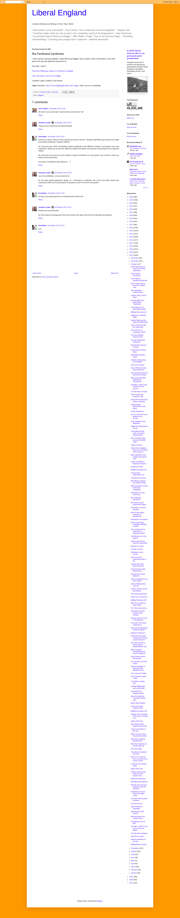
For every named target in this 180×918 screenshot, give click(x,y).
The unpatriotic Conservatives (137, 291)
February (134, 870)
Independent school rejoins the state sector (138, 793)
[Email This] (63, 92)
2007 (131, 255)
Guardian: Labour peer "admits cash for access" (139, 387)
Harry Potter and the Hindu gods (138, 657)
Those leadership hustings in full (137, 395)
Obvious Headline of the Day (138, 840)
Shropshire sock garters (139, 519)
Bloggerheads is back (138, 844)
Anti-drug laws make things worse (138, 570)
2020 (131, 215)
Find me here (131, 127)
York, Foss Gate (135, 156)
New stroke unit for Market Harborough (139, 725)
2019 (131, 218)
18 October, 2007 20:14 (63, 123)
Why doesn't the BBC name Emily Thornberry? (138, 380)
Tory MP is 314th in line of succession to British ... (139, 828)
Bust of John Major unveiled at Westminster (137, 514)
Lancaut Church (136, 803)
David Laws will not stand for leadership (139, 542)
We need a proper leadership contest (138, 504)
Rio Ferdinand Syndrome (136, 499)
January (134, 873)
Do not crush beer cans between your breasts (139, 416)
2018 (131, 221)
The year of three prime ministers (139, 799)
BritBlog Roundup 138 (139, 711)
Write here (130, 118)
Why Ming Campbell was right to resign (138, 482)
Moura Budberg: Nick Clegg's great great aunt (138, 457)
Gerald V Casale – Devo (137, 163)
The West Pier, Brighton (139, 833)
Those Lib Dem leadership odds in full (138, 559)
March (133, 867)
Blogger (99, 901)
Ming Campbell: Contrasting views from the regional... (138, 651)
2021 (131, 212)
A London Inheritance (138, 179)
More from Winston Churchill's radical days (138, 698)
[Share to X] (68, 92)
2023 (131, 206)
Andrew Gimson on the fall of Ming (139, 590)
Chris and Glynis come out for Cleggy (46, 76)
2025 (131, 200)
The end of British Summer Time (137, 336)
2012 (131, 240)
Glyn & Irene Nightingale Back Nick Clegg (62, 86)
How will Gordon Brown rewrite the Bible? (139, 629)
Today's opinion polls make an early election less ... (138, 774)
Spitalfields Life (135, 146)
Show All (145, 187)
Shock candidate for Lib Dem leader (139, 580)
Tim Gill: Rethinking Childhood (138, 341)
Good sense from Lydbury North (137, 707)
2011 (131, 243)
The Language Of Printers (138, 148)
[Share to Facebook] (71, 92)
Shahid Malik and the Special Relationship (139, 321)
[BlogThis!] (66, 92)
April (133, 864)
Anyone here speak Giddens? (138, 575)
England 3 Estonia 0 (138, 633)
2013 (131, 237)
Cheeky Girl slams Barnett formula (137, 565)
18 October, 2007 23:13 (56, 225)
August (134, 851)
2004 (131, 883)
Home (76, 273)
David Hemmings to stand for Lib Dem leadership (138, 269)
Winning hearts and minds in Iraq (138, 817)
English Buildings (136, 154)
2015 (131, 231)
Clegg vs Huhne (136, 445)
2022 (131, 209)
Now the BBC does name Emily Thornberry (137, 302)
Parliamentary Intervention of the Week (138, 406)
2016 (131, 228)
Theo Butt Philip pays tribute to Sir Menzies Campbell (52, 71)
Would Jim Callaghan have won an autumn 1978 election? (139, 450)
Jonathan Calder (44, 123)
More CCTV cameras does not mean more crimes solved (139, 759)
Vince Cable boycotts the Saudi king (138, 326)
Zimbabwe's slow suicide (137, 553)
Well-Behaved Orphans (139, 782)
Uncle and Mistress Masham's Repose (138, 463)
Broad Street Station (138, 703)
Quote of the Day (137, 721)
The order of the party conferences (138, 624)
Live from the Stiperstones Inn (137, 474)
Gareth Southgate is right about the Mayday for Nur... (138, 668)
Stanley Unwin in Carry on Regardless (139, 619)
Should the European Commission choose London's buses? (139, 638)
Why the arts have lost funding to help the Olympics (139, 787)
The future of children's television (139, 753)
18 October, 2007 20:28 (63, 173)
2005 (131, 880)
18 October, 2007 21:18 (56, 193)
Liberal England (59, 12)
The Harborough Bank (139, 594)
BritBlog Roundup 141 (139, 312)
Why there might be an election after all (139, 745)
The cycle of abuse (137, 365)
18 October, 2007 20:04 (57, 109)
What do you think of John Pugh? (138, 604)
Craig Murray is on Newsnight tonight (138, 308)
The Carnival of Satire (138, 673)
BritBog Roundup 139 (138, 600)
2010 (131, 246)
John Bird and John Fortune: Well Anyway (138, 613)
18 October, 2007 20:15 (56, 137)
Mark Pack (134, 169)
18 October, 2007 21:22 (63, 207)
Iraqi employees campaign (136, 807)
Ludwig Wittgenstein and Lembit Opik (138, 687)
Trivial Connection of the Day (138, 730)
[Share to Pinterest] (73, 92)
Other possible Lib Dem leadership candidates (139, 488)
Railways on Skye (137, 546)
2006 (131, 877)
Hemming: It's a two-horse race (138, 494)
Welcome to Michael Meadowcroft (138, 740)
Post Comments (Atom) (50, 277)
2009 (131, 249)
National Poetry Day (138, 779)
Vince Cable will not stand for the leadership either (138, 531)
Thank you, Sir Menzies (139, 597)
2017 (131, 225)
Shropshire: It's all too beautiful (138, 508)
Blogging (40, 95)
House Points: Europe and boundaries (139, 369)
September (135, 848)
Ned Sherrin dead (137, 836)
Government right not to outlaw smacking (139, 400)
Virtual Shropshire (137, 411)
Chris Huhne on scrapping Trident (138, 331)
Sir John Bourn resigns (139, 392)
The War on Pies (137, 549)
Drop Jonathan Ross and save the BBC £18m (138, 440)
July (132, 854)
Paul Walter (42, 137)
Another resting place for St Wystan (138, 361)
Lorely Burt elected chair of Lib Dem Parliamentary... (138, 433)
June (133, 857)
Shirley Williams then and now (138, 585)
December (135, 258)
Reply (40, 115)
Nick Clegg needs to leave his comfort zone (138, 285)
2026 (131, 197)
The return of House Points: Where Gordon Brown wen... (139, 645)
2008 (131, 252)
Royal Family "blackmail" (136, 274)
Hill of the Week (136, 749)
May (133, 861)
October (134, 264)
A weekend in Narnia (138, 478)
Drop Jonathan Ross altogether (138, 422)
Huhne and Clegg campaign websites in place (139, 524)
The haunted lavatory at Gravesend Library (139, 374)
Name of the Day (137, 769)
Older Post (114, 273)
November (135, 261)
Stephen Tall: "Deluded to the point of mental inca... (139, 716)
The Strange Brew (136, 162)
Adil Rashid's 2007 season (137, 812)
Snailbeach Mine (137, 467)
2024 (131, 203)
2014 (131, 234)
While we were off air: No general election (139, 735)
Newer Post (37, 273)
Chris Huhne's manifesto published (139, 279)
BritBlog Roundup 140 (139, 470)
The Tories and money (139, 608)
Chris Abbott (43, 109)
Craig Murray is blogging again (137, 692)
